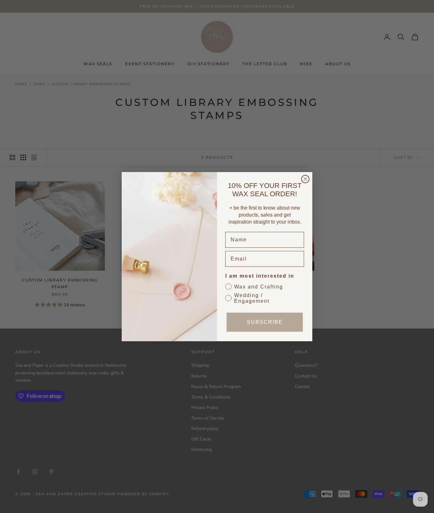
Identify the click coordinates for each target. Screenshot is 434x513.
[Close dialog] (305, 179)
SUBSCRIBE (265, 322)
